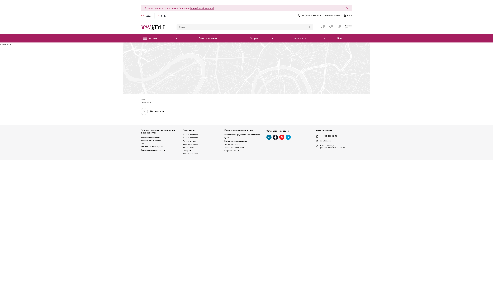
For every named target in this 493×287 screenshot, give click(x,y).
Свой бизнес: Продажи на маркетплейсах (242, 135)
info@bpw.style (326, 141)
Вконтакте (269, 137)
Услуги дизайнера (232, 144)
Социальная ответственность (153, 150)
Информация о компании (151, 140)
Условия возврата (190, 138)
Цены (226, 138)
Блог (142, 143)
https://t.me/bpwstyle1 (202, 8)
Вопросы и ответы (231, 151)
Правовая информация (150, 137)
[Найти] (309, 27)
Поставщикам (188, 147)
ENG (148, 15)
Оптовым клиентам (190, 154)
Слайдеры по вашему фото (152, 147)
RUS (143, 15)
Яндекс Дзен (275, 137)
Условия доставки (190, 135)
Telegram (288, 137)
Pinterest (281, 137)
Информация (189, 130)
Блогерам (187, 151)
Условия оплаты (189, 141)
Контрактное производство (238, 130)
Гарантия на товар (190, 144)
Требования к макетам (234, 147)
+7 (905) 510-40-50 (311, 15)
